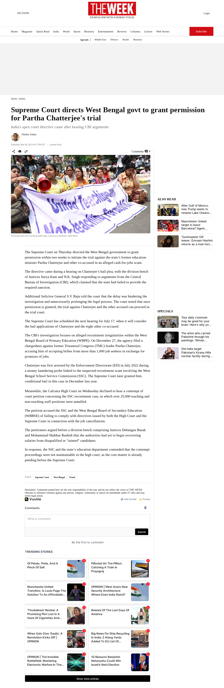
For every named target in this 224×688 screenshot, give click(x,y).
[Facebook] (97, 22)
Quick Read (42, 31)
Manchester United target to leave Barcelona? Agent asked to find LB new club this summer (195, 229)
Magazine (27, 31)
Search (186, 31)
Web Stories (162, 31)
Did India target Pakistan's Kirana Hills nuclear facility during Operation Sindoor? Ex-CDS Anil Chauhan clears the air (196, 358)
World (66, 31)
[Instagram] (109, 22)
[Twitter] (103, 22)
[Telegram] (126, 22)
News (14, 99)
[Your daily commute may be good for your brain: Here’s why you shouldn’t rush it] (168, 322)
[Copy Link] (26, 151)
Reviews (122, 31)
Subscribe (201, 31)
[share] (13, 151)
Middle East (100, 39)
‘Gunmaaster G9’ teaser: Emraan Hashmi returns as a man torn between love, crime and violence (197, 244)
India (56, 31)
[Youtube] (115, 22)
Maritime (137, 39)
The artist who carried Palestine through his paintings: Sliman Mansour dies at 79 (195, 339)
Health (126, 39)
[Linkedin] (121, 22)
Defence (114, 39)
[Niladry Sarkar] (15, 137)
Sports (76, 31)
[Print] (19, 151)
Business (89, 31)
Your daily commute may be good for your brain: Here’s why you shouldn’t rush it (195, 323)
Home (14, 31)
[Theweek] (112, 8)
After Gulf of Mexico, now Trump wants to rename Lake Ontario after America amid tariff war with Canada (195, 213)
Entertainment (105, 31)
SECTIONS (23, 13)
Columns (135, 31)
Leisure (148, 31)
